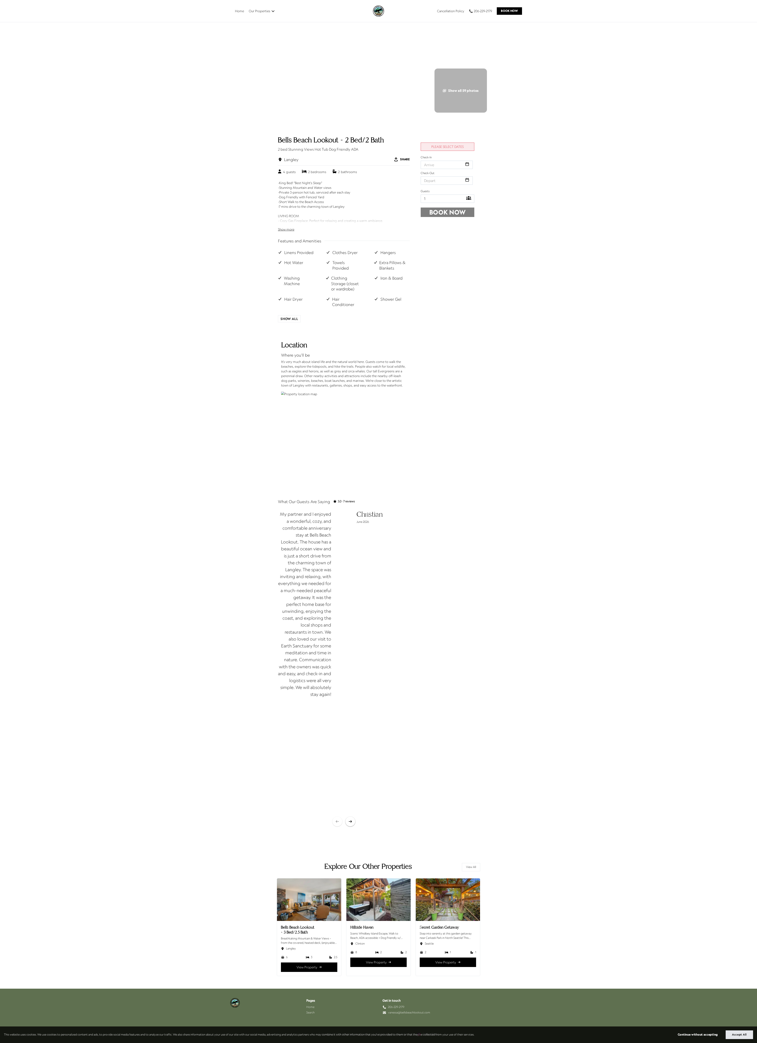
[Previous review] (337, 821)
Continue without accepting (698, 1034)
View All (471, 867)
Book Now (447, 212)
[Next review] (350, 821)
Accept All (739, 1034)
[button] (509, 11)
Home (239, 11)
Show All (289, 319)
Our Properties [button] (259, 11)
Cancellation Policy (450, 11)
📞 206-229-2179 (480, 11)
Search (310, 1012)
